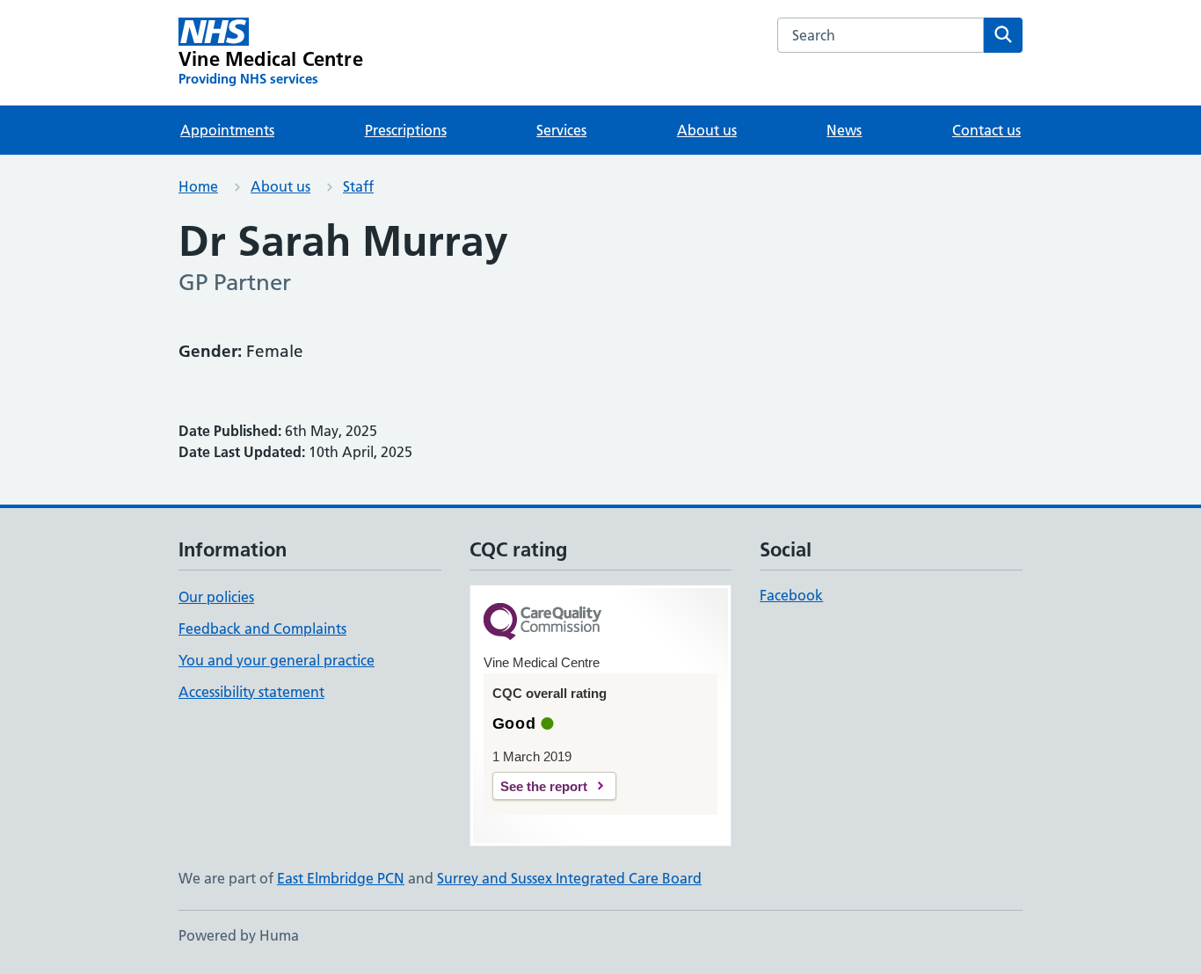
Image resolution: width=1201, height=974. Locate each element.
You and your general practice (276, 660)
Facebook (791, 595)
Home (198, 186)
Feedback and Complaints (262, 628)
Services (561, 130)
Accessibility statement (251, 692)
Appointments (227, 130)
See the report (543, 786)
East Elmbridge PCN (340, 878)
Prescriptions (406, 130)
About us (707, 130)
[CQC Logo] (542, 623)
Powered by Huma (238, 935)
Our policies (216, 597)
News (844, 130)
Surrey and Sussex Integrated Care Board (569, 878)
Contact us (986, 130)
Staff (358, 186)
